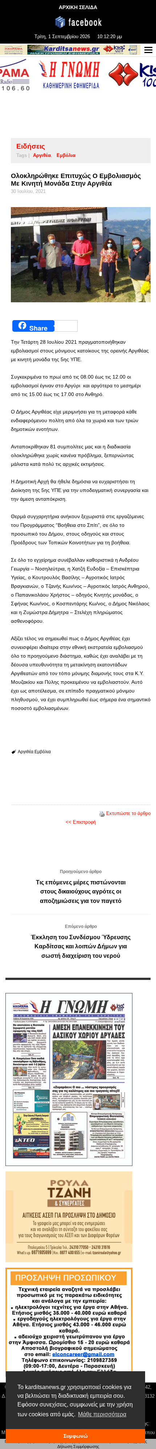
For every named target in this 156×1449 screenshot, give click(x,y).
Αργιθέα (42, 155)
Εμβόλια (66, 155)
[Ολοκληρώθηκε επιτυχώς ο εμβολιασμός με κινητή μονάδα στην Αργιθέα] (81, 254)
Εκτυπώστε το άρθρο (128, 813)
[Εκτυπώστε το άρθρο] (102, 813)
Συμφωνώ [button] (75, 1436)
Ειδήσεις (30, 146)
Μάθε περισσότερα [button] (102, 1414)
